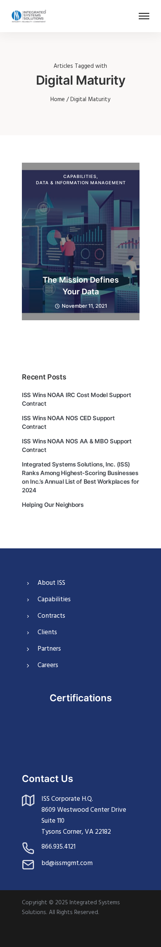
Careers (48, 665)
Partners (49, 649)
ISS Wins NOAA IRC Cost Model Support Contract (76, 399)
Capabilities (80, 176)
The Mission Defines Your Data (81, 285)
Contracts (51, 616)
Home (57, 99)
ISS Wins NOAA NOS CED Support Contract (68, 422)
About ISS (51, 583)
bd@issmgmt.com (67, 863)
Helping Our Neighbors (53, 504)
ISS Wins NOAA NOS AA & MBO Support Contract (77, 445)
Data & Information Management (81, 183)
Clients (47, 632)
